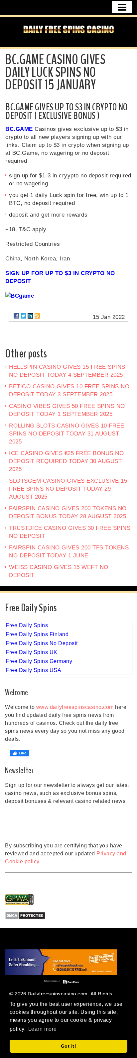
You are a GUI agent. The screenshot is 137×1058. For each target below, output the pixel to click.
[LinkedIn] (30, 316)
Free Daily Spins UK (32, 652)
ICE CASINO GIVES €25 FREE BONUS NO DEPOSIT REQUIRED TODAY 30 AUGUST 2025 (66, 461)
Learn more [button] (42, 1029)
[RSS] (37, 316)
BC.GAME (19, 129)
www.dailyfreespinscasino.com (75, 707)
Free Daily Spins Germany (39, 661)
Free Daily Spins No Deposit (42, 643)
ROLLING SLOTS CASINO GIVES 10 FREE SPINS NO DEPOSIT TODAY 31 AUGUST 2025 (66, 434)
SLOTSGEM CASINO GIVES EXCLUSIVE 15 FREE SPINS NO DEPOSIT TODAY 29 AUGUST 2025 (68, 489)
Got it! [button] (68, 1046)
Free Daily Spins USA (33, 670)
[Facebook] (16, 316)
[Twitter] (23, 316)
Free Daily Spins (27, 625)
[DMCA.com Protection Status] (68, 915)
